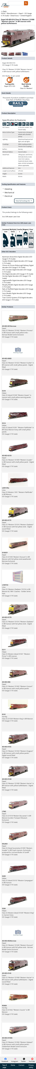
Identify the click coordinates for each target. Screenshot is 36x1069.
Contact (21, 1065)
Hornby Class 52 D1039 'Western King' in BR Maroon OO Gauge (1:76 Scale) (17, 717)
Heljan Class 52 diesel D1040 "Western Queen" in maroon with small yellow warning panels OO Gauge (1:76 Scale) (16, 395)
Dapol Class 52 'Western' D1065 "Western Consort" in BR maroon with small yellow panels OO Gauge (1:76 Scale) (17, 686)
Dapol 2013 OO (9, 85)
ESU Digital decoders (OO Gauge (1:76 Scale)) (17, 274)
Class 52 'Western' (26, 86)
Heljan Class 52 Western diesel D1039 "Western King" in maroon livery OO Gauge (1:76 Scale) (18, 912)
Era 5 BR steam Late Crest (11, 217)
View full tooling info (24, 201)
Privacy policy (31, 1066)
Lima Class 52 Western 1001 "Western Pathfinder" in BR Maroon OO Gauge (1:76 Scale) (17, 492)
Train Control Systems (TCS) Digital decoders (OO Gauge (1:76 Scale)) (17, 299)
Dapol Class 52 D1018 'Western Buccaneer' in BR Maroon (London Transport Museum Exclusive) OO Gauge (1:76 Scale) (16, 816)
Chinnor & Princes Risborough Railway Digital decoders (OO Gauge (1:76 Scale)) (18, 266)
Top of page (4, 1066)
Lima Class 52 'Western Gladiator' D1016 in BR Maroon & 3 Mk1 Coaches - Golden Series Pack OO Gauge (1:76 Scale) (16, 590)
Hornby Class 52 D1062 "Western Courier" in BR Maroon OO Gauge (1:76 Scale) (16, 1009)
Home (13, 1065)
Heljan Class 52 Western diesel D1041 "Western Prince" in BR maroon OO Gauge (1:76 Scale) (16, 654)
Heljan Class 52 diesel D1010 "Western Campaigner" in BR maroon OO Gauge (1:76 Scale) (17, 880)
